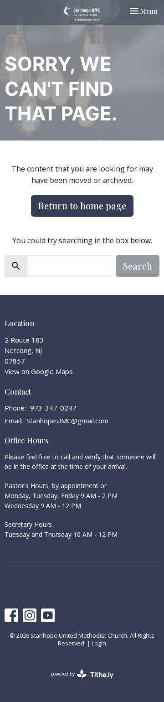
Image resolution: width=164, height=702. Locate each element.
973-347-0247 (53, 407)
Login (99, 643)
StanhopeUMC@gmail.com (67, 420)
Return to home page (82, 205)
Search (137, 266)
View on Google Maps (39, 371)
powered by (77, 681)
